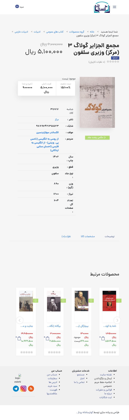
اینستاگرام (23, 389)
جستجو (80, 375)
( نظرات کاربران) (97, 62)
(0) (66, 237)
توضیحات (110, 237)
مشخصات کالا (88, 237)
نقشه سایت (106, 375)
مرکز (57, 120)
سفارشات (52, 379)
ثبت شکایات (105, 397)
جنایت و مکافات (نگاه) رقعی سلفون (26, 326)
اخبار (82, 379)
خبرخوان (31, 389)
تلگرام (16, 389)
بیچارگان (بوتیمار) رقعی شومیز (81, 326)
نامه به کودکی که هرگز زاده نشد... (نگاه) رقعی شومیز (109, 326)
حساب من (52, 375)
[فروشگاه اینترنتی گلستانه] (102, 7)
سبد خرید (52, 386)
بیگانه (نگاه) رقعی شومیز (54, 326)
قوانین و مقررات (104, 390)
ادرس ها (53, 382)
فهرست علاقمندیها (52, 392)
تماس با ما (79, 382)
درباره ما (108, 394)
